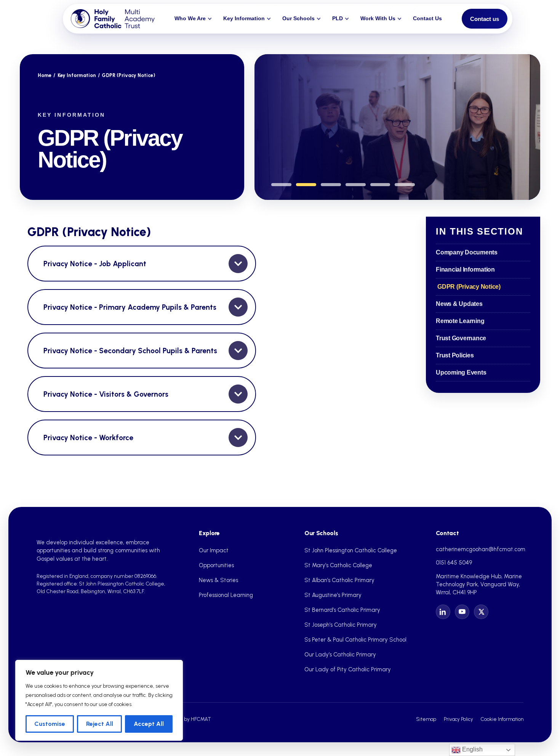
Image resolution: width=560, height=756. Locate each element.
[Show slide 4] (356, 184)
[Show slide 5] (380, 184)
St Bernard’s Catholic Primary (342, 609)
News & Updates (459, 304)
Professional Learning (226, 595)
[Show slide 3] (331, 184)
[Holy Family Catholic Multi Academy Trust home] (113, 18)
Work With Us (377, 18)
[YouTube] (462, 612)
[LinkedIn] (443, 612)
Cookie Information (502, 719)
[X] (481, 612)
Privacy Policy (458, 719)
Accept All (149, 723)
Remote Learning (460, 321)
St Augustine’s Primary (333, 595)
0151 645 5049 (454, 562)
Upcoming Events (461, 372)
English (472, 749)
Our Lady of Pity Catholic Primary (347, 669)
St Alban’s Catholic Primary (339, 580)
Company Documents (467, 252)
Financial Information (465, 269)
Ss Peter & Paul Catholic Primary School (355, 639)
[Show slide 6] (405, 184)
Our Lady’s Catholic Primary (340, 654)
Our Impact (214, 550)
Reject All (99, 723)
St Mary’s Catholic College (338, 565)
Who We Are (190, 18)
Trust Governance (461, 338)
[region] (99, 700)
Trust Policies (455, 355)
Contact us (484, 19)
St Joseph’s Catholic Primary (340, 624)
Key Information (244, 18)
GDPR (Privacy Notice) (469, 286)
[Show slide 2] (306, 184)
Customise (49, 723)
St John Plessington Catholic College (350, 550)
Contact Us (427, 18)
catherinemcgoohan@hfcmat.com (480, 549)
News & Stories (218, 580)
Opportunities (216, 565)
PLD (337, 18)
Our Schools (298, 18)
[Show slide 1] (281, 184)
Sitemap (426, 719)
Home (44, 75)
